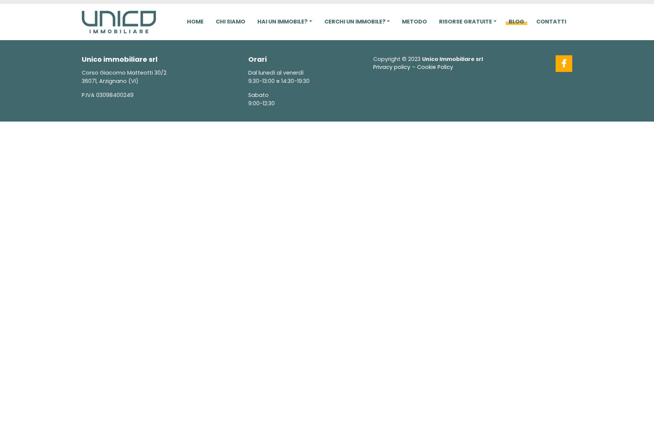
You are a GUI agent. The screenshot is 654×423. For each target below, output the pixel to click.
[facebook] (564, 63)
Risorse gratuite (465, 21)
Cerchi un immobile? (355, 21)
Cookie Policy (435, 67)
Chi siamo (230, 21)
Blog (516, 21)
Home (195, 21)
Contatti (551, 21)
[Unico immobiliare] (119, 21)
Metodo (414, 21)
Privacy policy (391, 67)
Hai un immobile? (282, 21)
